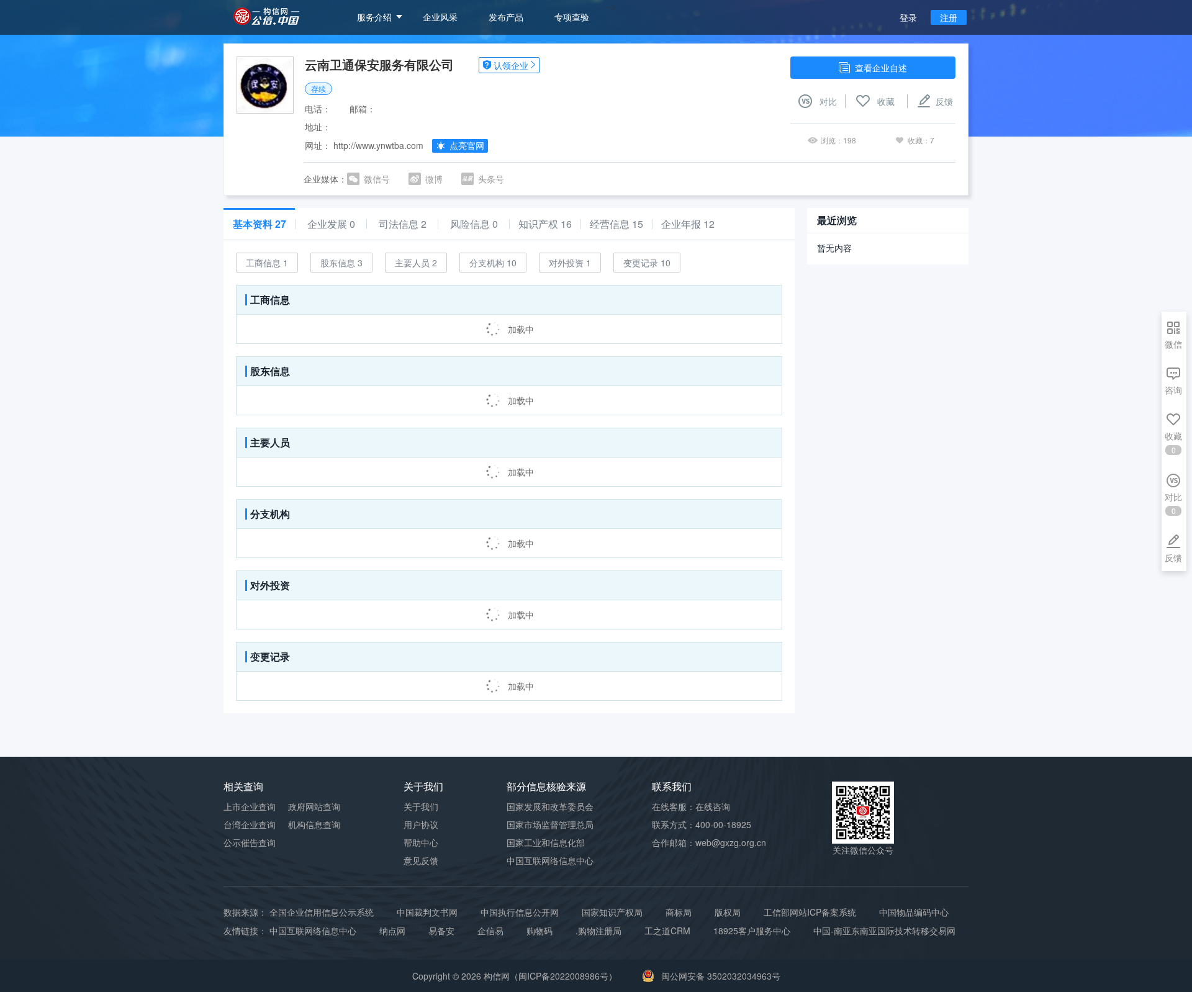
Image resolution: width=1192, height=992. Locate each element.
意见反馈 (421, 860)
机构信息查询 (314, 824)
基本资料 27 (259, 224)
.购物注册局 (598, 930)
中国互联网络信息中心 (312, 930)
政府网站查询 (314, 806)
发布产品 (506, 17)
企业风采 (440, 17)
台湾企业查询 (250, 824)
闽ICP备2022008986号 (563, 976)
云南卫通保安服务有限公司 (379, 64)
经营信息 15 (616, 224)
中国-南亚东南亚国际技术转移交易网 (884, 930)
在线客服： (691, 806)
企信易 (490, 930)
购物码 (539, 930)
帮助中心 (421, 842)
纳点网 (392, 930)
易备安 (441, 930)
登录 (908, 17)
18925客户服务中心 (751, 930)
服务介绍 (374, 17)
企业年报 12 (688, 224)
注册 (948, 17)
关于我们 (421, 806)
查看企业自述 (881, 67)
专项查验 (571, 17)
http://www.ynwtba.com (378, 145)
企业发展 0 (331, 224)
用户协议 (421, 824)
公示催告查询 (250, 842)
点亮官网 (466, 145)
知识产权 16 (545, 224)
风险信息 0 (474, 224)
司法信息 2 (403, 224)
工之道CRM (667, 930)
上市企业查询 (250, 806)
